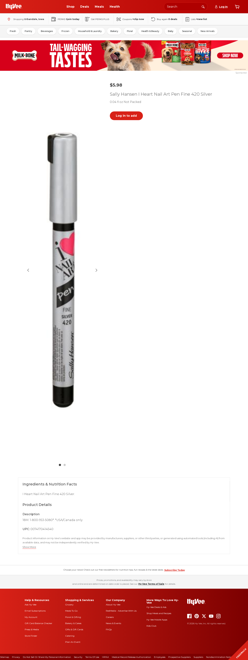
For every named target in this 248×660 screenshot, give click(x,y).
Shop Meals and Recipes (159, 613)
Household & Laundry (90, 31)
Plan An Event (72, 642)
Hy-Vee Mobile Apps (157, 619)
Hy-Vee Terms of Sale (151, 584)
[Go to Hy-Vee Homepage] (14, 7)
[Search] (203, 6)
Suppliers (198, 657)
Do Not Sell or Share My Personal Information (47, 657)
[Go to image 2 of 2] (64, 465)
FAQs (109, 629)
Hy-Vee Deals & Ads (156, 607)
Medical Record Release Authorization (131, 657)
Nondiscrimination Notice (219, 657)
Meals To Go (71, 610)
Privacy (16, 657)
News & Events (113, 623)
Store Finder (31, 635)
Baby (170, 31)
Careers (110, 617)
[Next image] (96, 270)
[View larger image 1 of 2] (62, 270)
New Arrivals (207, 31)
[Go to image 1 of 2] (60, 465)
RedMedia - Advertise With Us (121, 610)
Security (78, 657)
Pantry (28, 31)
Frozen (65, 31)
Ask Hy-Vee (30, 604)
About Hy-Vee (113, 604)
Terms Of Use (92, 657)
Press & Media (32, 629)
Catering (69, 635)
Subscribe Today (174, 570)
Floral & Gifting (73, 617)
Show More (29, 547)
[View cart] (237, 6)
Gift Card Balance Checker (38, 623)
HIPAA (105, 657)
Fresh (13, 31)
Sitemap (4, 657)
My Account (31, 617)
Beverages (47, 31)
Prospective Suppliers (179, 657)
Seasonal (187, 31)
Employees (159, 657)
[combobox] (186, 7)
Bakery (114, 31)
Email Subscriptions (35, 610)
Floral (130, 31)
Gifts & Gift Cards (74, 629)
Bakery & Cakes (73, 623)
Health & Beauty (150, 31)
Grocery (69, 604)
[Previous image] (28, 270)
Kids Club (151, 625)
